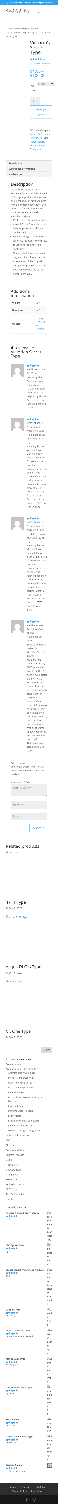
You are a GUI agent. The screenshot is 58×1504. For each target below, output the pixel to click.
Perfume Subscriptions (20, 1110)
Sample (40, 328)
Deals (9, 1159)
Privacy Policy (19, 1491)
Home (9, 28)
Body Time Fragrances (20, 1082)
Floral (33, 141)
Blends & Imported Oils (20, 1077)
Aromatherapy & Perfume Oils (22, 1068)
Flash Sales (12, 1164)
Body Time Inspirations (20, 1087)
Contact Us (26, 1487)
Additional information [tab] (22, 168)
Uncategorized (13, 1199)
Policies (41, 1487)
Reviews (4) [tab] (15, 174)
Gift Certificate (13, 1169)
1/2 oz (39, 321)
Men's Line (11, 1179)
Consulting (37, 1491)
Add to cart (41, 112)
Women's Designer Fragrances (25, 32)
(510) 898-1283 (15, 2)
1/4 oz (39, 318)
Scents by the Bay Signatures (23, 1120)
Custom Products (15, 1154)
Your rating (18, 782)
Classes (10, 1145)
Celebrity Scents (17, 1092)
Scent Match (15, 1115)
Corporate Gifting (15, 1150)
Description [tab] (15, 163)
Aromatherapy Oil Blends (21, 1072)
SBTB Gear (11, 1189)
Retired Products (15, 1184)
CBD (8, 1140)
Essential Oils (15, 1106)
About (13, 1487)
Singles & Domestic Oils (21, 1125)
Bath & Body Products (17, 1135)
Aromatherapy (13, 1064)
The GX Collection (15, 1194)
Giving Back (12, 1174)
